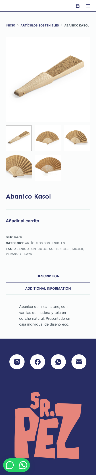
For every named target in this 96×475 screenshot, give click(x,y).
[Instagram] (17, 362)
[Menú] (88, 6)
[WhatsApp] (58, 362)
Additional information (48, 288)
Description (48, 276)
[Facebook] (37, 362)
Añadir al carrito (22, 220)
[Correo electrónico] (79, 362)
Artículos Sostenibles (45, 243)
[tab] (48, 276)
